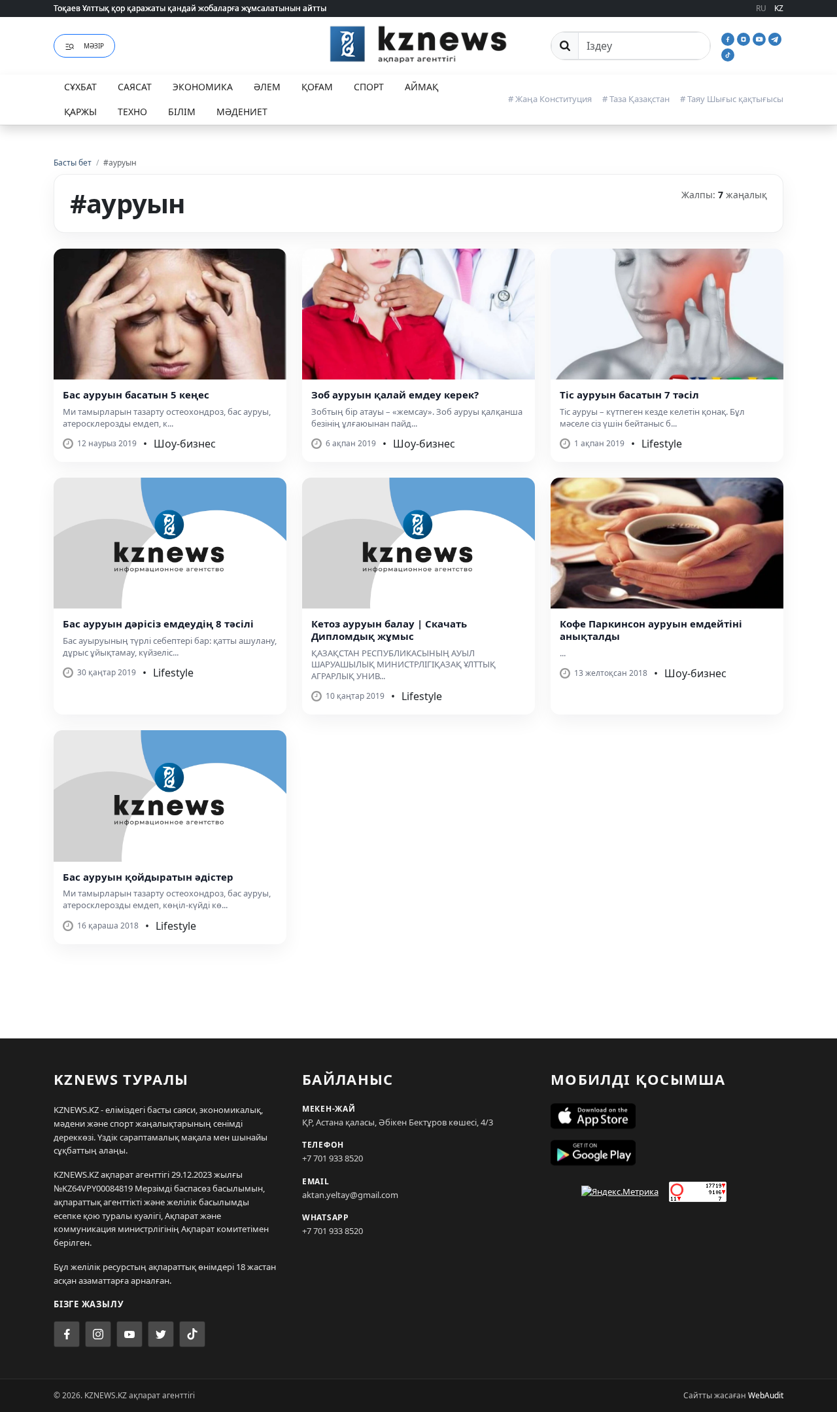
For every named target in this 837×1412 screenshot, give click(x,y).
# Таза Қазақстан (636, 99)
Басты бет (73, 162)
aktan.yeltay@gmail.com (350, 1195)
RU (761, 8)
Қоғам (317, 86)
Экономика (203, 86)
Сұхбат (80, 86)
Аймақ (421, 86)
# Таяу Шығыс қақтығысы (731, 99)
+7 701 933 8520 (332, 1158)
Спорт (369, 86)
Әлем (267, 86)
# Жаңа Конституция (550, 99)
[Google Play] (667, 1153)
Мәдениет (241, 111)
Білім (182, 111)
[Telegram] (774, 38)
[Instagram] (745, 38)
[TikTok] (727, 53)
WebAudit (765, 1395)
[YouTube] (760, 38)
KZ (778, 8)
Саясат (135, 86)
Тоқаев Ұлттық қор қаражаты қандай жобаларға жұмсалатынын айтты (190, 8)
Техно (132, 111)
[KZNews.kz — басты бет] (418, 43)
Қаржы (80, 111)
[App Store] (667, 1116)
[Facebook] (729, 38)
